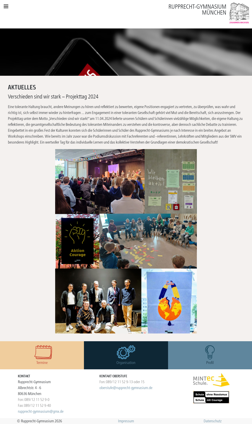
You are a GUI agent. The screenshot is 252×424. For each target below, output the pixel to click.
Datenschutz (213, 421)
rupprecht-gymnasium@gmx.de (40, 411)
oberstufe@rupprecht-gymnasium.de (125, 387)
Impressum (126, 421)
